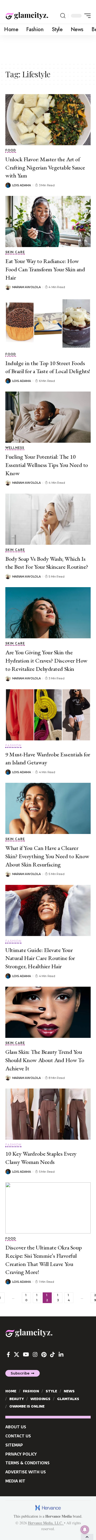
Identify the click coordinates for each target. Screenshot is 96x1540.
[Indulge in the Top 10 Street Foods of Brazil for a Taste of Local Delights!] (48, 323)
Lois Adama (21, 185)
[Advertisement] (48, 48)
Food (10, 151)
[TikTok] (52, 1354)
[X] (17, 1354)
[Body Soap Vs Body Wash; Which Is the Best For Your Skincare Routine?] (48, 519)
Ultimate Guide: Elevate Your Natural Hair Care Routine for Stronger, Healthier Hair (40, 958)
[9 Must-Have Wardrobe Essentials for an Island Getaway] (48, 714)
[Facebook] (8, 1354)
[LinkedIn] (61, 1354)
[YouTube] (26, 1354)
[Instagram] (35, 1354)
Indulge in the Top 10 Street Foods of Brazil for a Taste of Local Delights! (47, 367)
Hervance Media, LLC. (46, 1522)
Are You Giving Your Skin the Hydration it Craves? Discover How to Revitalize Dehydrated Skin (46, 660)
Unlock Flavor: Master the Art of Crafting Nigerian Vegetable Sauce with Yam (45, 167)
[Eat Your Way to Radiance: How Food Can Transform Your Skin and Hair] (48, 221)
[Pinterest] (44, 1354)
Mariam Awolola (26, 287)
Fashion (13, 746)
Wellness (14, 448)
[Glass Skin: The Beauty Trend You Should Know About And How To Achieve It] (48, 1012)
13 (58, 1297)
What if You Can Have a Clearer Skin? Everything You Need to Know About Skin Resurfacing (47, 856)
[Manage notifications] (85, 1529)
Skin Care (15, 253)
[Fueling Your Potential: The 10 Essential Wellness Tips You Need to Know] (48, 417)
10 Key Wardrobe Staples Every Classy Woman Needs (41, 1158)
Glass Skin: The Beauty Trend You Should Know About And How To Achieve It (44, 1060)
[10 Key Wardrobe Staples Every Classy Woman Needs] (48, 1114)
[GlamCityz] (26, 15)
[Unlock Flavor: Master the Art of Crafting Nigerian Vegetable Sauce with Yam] (48, 119)
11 (36, 1297)
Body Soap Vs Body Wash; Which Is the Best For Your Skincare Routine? (46, 563)
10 (26, 1297)
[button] (63, 15)
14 (69, 1297)
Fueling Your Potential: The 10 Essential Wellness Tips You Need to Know (46, 465)
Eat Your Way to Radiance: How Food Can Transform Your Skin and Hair (45, 269)
